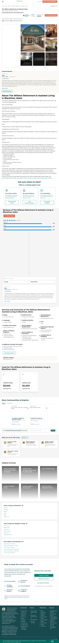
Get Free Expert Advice (12, 202)
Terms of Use (5, 634)
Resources (23, 616)
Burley (5, 514)
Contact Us (43, 626)
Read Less (24, 437)
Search (53, 430)
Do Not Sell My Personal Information (24, 628)
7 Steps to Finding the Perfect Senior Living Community (10, 470)
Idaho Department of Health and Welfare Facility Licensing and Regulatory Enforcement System (27, 178)
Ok (52, 641)
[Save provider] (56, 6)
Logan (5, 513)
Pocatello (5, 507)
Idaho (9, 6)
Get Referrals (34, 619)
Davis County (6, 529)
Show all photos (52, 59)
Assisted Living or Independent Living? (47, 487)
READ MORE (5, 88)
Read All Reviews (7, 91)
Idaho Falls (6, 509)
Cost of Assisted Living (48, 468)
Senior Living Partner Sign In (34, 612)
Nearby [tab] (3, 403)
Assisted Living (5, 73)
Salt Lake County (7, 531)
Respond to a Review (44, 578)
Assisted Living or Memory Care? (28, 487)
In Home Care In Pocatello (9, 547)
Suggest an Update (44, 575)
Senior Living (4, 6)
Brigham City (6, 516)
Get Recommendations (29, 202)
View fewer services (9, 353)
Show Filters (34, 281)
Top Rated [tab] (9, 403)
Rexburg (5, 511)
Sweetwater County (8, 534)
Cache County (6, 525)
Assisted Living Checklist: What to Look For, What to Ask (29, 470)
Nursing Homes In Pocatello (9, 543)
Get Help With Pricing (51, 15)
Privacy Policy (13, 634)
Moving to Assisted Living (9, 487)
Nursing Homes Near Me (53, 627)
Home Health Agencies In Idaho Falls (11, 549)
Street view (40, 59)
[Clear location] (49, 430)
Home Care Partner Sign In (34, 617)
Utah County (6, 532)
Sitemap (23, 621)
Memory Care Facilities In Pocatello (11, 545)
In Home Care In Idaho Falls (9, 552)
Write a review (10, 216)
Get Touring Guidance (47, 202)
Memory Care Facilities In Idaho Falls (11, 550)
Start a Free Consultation (50, 1)
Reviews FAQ (43, 622)
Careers (42, 624)
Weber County (7, 527)
